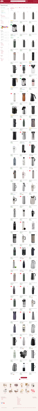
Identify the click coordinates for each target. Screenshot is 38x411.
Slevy (32, 393)
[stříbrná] (1, 28)
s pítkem (2, 52)
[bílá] (1, 26)
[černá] (2, 26)
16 (27, 363)
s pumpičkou (2, 51)
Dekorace (11, 387)
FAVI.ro (22, 407)
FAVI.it (27, 407)
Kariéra (2, 399)
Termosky (12, 4)
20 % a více (2, 22)
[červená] (3, 26)
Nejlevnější (27, 7)
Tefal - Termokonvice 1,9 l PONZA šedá (15, 128)
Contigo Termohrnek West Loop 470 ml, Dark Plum (16, 321)
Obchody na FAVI (19, 398)
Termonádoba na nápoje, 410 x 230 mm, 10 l (24, 87)
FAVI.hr (25, 407)
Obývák (10, 393)
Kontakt (2, 398)
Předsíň (27, 393)
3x (13, 20)
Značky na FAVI (18, 399)
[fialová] (6, 26)
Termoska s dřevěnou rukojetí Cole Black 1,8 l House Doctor (17, 87)
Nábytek (5, 387)
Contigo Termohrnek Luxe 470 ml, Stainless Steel (25, 205)
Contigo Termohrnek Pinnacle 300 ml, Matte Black (16, 141)
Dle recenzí (17, 7)
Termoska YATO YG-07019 (22, 308)
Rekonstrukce (27, 387)
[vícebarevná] (6, 27)
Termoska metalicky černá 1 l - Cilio (23, 321)
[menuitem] (1, 3)
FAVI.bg (33, 407)
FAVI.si (13, 408)
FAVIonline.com (3, 407)
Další (23, 379)
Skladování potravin (9, 4)
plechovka (2, 53)
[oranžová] (2, 27)
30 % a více (2, 23)
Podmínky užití (18, 403)
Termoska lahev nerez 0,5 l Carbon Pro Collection (16, 295)
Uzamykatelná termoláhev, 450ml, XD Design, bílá (25, 218)
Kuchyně (33, 387)
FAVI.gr (35, 407)
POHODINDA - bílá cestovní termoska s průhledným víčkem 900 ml (18, 154)
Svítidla (22, 387)
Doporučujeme (12, 7)
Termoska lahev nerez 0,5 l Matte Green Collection (25, 128)
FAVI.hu (24, 407)
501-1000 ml (2, 44)
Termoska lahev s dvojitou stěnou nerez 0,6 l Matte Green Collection (27, 295)
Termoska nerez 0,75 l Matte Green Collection (15, 308)
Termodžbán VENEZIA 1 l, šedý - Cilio (14, 372)
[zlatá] (7, 27)
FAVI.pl (20, 407)
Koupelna (5, 393)
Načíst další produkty (23, 377)
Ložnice (16, 393)
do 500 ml (2, 43)
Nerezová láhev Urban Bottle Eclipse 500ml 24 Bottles (25, 372)
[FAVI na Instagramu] (2, 403)
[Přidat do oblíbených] (27, 24)
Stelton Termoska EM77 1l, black (32, 372)
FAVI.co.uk (31, 407)
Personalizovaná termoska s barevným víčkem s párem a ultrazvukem (18, 205)
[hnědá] (3, 27)
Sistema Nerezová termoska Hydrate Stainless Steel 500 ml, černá (18, 231)
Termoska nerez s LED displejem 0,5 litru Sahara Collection (26, 231)
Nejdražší (30, 7)
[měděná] (2, 28)
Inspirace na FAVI (19, 400)
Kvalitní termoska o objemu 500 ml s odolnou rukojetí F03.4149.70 (17, 218)
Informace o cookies (19, 404)
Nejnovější (24, 7)
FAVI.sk (18, 407)
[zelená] (1, 27)
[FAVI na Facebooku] (1, 403)
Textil (16, 387)
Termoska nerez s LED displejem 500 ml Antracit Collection (26, 154)
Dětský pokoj (21, 393)
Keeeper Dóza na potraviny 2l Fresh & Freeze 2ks (25, 115)
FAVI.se (29, 407)
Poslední (26, 379)
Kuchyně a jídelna (4, 4)
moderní (2, 60)
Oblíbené (21, 7)
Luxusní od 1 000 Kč (3, 16)
